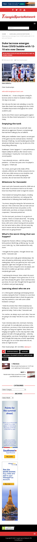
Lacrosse (25, 351)
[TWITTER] (16, 10)
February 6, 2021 (8, 60)
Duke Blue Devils (12, 351)
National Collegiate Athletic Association (17, 355)
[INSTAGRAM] (20, 10)
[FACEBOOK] (13, 10)
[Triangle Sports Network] (18, 20)
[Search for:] (18, 28)
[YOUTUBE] (24, 10)
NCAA (5, 359)
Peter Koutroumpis (21, 60)
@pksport (27, 347)
